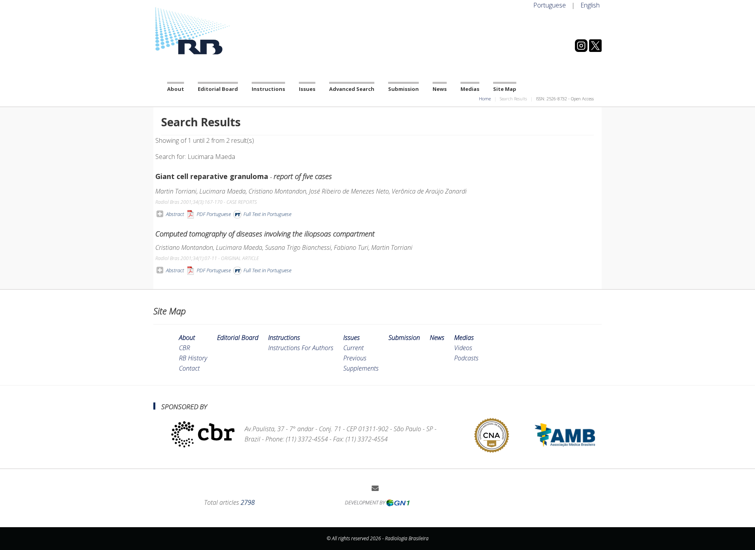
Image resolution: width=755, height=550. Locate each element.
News (440, 88)
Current (353, 347)
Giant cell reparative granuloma (243, 176)
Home (485, 99)
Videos (463, 347)
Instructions (268, 88)
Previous (354, 358)
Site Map (504, 88)
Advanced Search (351, 88)
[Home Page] (224, 31)
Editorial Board (218, 88)
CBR (184, 347)
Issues (307, 88)
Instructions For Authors (300, 347)
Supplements (361, 368)
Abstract (175, 214)
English (590, 5)
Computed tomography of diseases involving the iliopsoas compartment (265, 233)
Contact (189, 368)
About (175, 88)
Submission (403, 88)
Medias (469, 88)
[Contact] (378, 488)
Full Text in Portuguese (266, 214)
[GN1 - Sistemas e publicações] (398, 502)
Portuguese (549, 5)
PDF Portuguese (213, 214)
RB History (193, 358)
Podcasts (466, 358)
